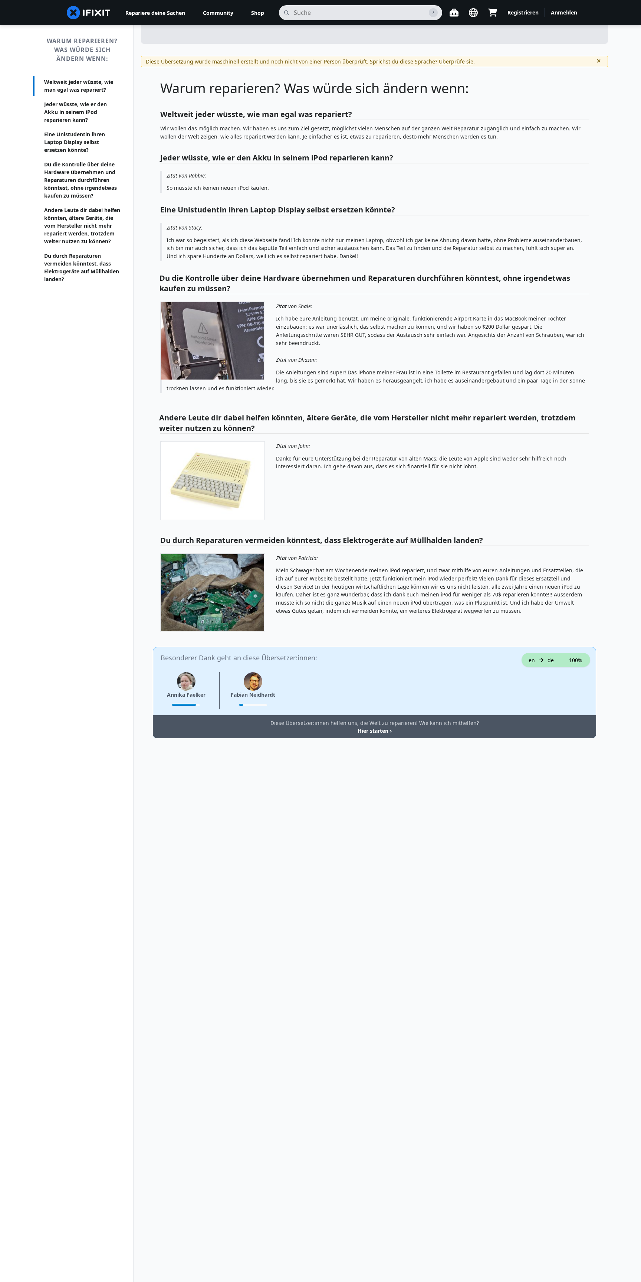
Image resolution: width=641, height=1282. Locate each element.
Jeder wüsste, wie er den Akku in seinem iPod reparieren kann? (75, 112)
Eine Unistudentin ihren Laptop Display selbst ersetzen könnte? (74, 142)
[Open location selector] (473, 12)
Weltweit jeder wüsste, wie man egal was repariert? (78, 85)
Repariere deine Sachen (155, 12)
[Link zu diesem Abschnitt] (156, 115)
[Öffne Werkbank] (454, 12)
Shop (257, 12)
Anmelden (564, 12)
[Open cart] (492, 12)
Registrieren (523, 12)
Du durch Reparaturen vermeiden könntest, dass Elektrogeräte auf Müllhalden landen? (81, 267)
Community (218, 12)
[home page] (89, 12)
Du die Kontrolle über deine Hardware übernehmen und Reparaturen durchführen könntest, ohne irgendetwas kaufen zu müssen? (80, 180)
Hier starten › (375, 730)
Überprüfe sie (456, 61)
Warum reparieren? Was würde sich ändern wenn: (82, 50)
